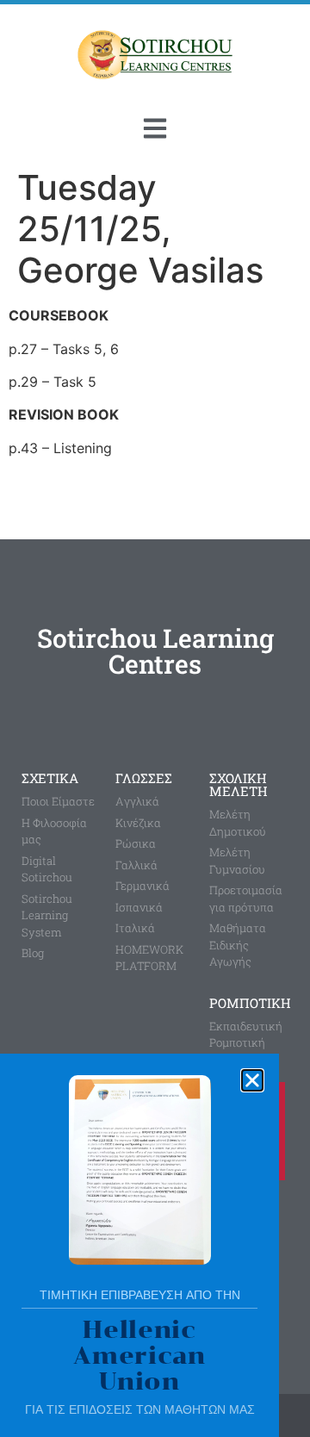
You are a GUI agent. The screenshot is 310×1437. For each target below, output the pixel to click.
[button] (252, 1080)
